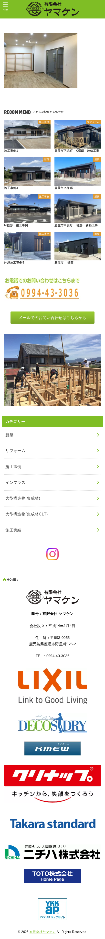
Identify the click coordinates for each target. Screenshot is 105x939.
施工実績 (13, 530)
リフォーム (15, 450)
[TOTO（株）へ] (52, 876)
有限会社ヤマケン (43, 932)
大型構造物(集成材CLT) (26, 514)
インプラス (15, 482)
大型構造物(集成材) (22, 498)
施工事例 (13, 466)
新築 (9, 435)
